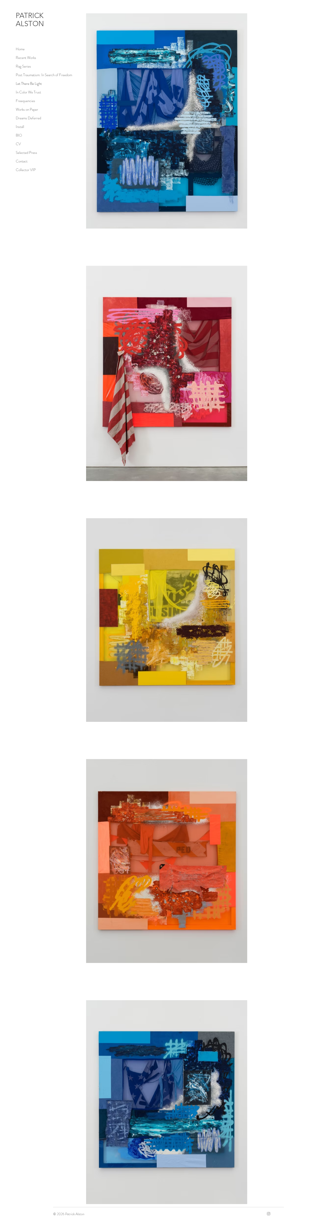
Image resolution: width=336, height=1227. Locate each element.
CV (18, 144)
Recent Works (26, 57)
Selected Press (26, 152)
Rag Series (23, 66)
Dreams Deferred (28, 118)
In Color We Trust (28, 92)
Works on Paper (27, 109)
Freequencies (25, 101)
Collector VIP (26, 170)
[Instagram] (268, 1213)
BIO (19, 135)
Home (20, 49)
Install (20, 126)
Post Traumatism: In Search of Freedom (43, 75)
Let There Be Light (29, 83)
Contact (22, 161)
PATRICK (31, 15)
